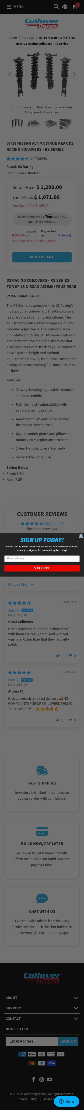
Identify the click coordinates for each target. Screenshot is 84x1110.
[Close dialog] (81, 536)
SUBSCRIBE (42, 568)
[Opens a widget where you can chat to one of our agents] (66, 1102)
